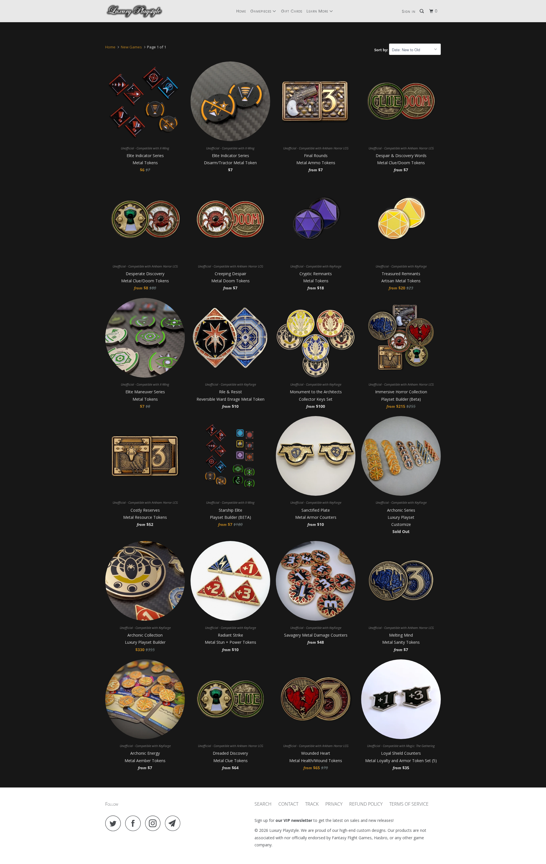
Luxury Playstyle (284, 830)
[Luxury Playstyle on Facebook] (134, 823)
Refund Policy (365, 804)
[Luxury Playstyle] (134, 11)
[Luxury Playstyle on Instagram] (154, 823)
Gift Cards (291, 11)
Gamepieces (261, 11)
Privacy (333, 804)
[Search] (422, 11)
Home (241, 11)
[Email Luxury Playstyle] (174, 823)
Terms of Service (409, 804)
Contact (288, 804)
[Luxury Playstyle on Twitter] (114, 823)
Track (311, 804)
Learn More (318, 11)
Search (263, 804)
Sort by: (381, 49)
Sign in (408, 11)
